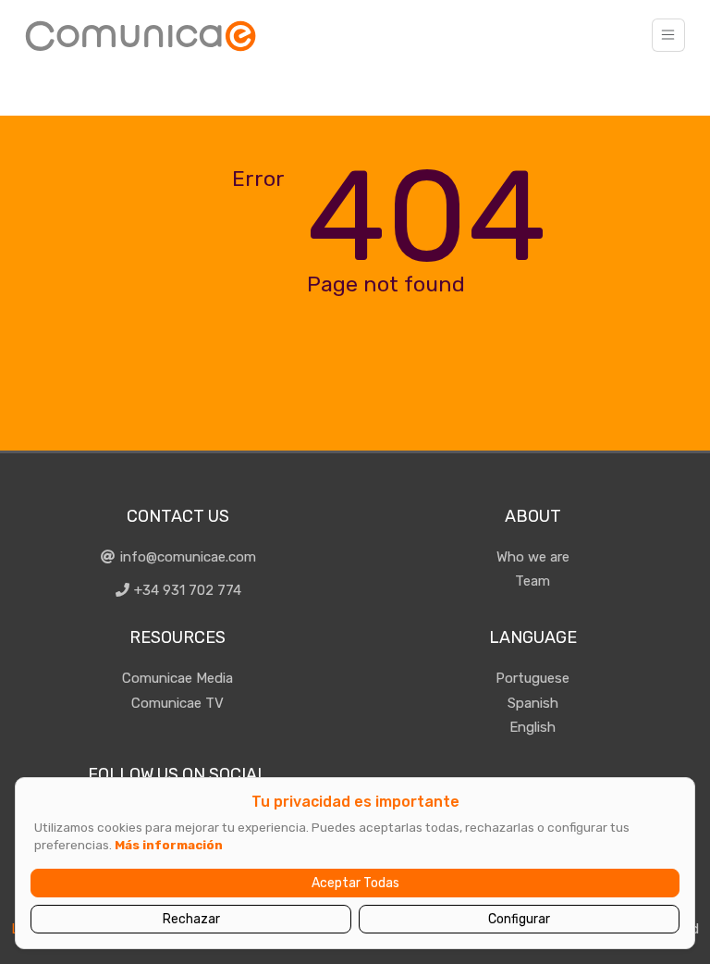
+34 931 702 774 (185, 590)
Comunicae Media (177, 678)
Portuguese (532, 678)
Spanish (533, 703)
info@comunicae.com (186, 557)
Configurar (519, 919)
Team (532, 581)
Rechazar (191, 919)
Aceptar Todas (355, 883)
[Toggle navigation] (668, 35)
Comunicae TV (177, 703)
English (532, 727)
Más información (169, 844)
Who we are (532, 557)
